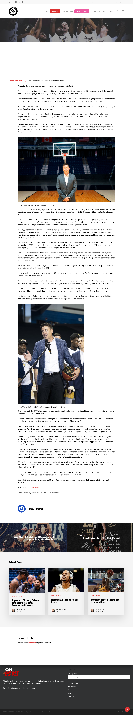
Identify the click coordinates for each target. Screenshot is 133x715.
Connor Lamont (33, 488)
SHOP (111, 11)
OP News (19, 596)
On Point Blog (20, 81)
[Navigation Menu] (123, 11)
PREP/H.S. (65, 11)
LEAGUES (104, 11)
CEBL (13, 596)
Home (11, 81)
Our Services (96, 2)
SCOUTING (55, 11)
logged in (32, 643)
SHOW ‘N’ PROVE (81, 11)
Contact (121, 2)
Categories (72, 674)
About (111, 2)
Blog (116, 2)
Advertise (104, 2)
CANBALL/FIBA (95, 11)
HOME (46, 11)
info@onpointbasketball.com (23, 688)
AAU (71, 11)
